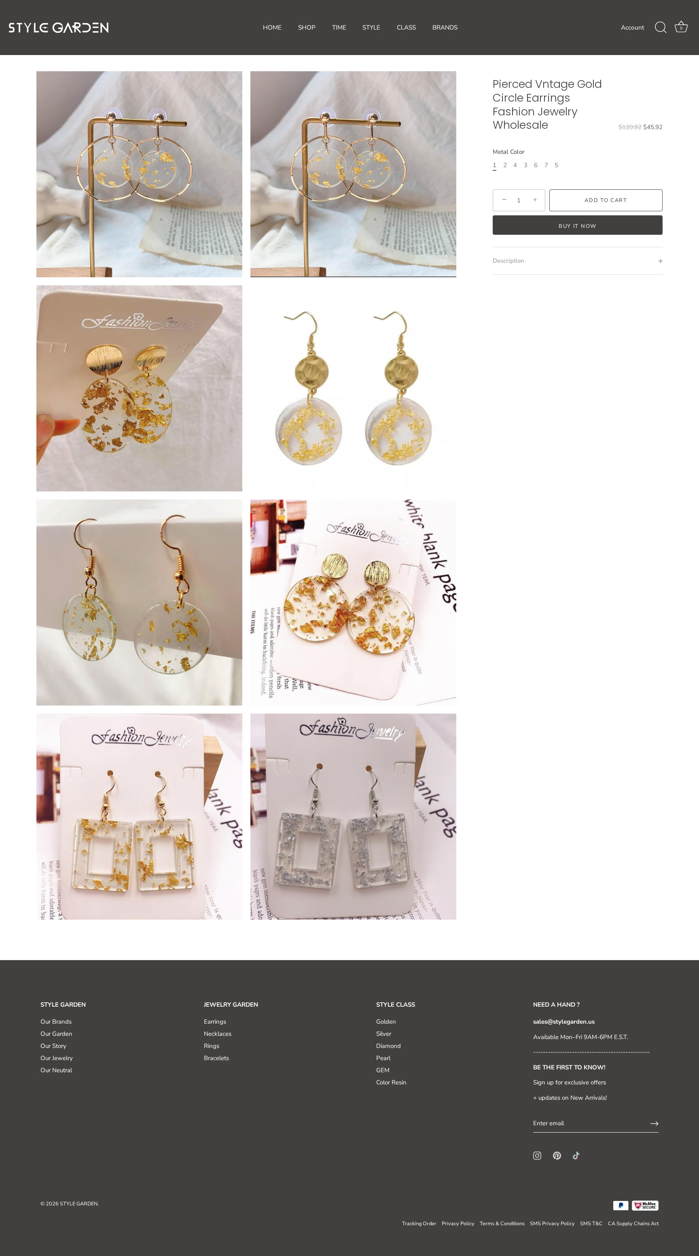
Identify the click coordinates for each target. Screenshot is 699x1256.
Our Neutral (56, 1070)
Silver (383, 1034)
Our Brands (56, 1022)
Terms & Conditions (502, 1223)
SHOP (307, 27)
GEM (383, 1070)
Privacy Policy (458, 1223)
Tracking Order (419, 1223)
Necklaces (217, 1034)
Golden (386, 1022)
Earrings (215, 1022)
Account (632, 27)
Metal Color (509, 151)
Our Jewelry (56, 1058)
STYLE (371, 27)
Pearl (383, 1058)
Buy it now (578, 226)
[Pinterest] (557, 1155)
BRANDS (445, 27)
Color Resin (391, 1082)
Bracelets (216, 1058)
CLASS (406, 27)
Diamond (388, 1046)
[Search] (660, 27)
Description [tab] (508, 261)
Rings (211, 1046)
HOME (272, 27)
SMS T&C (591, 1223)
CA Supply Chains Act (633, 1223)
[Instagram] (537, 1155)
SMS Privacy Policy (552, 1223)
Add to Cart (606, 200)
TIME (339, 27)
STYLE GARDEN (78, 1203)
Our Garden (56, 1034)
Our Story (53, 1046)
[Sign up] (654, 1124)
